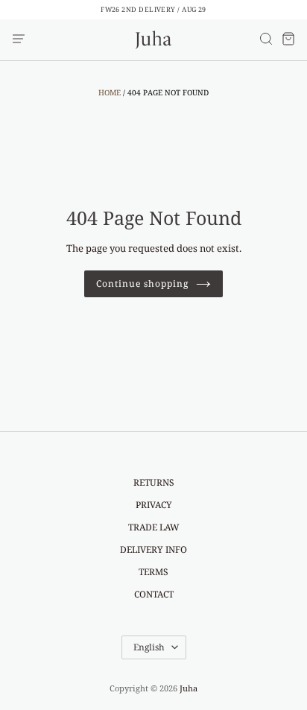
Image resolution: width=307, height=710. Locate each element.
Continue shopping (142, 283)
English (149, 647)
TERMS (153, 571)
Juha (188, 688)
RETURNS (153, 482)
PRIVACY (154, 504)
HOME (109, 92)
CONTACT (154, 594)
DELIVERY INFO (153, 549)
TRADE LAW (154, 527)
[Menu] (18, 39)
